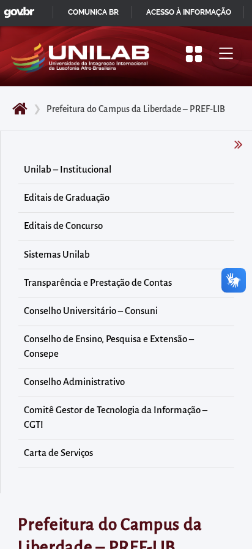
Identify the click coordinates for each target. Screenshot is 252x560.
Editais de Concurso (63, 226)
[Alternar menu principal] (225, 54)
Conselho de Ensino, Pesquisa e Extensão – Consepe (109, 346)
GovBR (16, 9)
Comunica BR (93, 12)
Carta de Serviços (58, 453)
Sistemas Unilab (57, 254)
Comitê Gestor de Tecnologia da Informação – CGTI (115, 417)
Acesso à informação (188, 12)
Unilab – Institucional (67, 169)
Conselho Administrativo (74, 382)
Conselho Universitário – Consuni (91, 311)
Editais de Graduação (66, 198)
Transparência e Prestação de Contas (98, 283)
